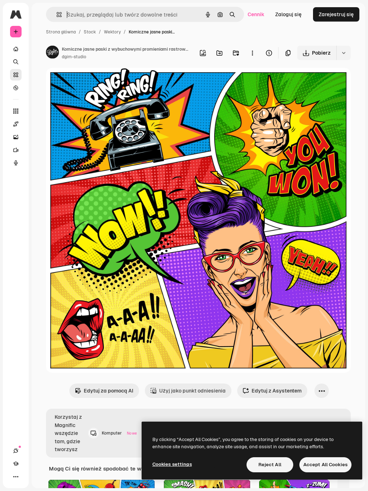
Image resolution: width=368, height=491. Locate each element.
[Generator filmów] (16, 150)
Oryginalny (95, 81)
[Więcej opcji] (252, 53)
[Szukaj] (16, 62)
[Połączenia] (16, 450)
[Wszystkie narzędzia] (16, 111)
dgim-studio (74, 57)
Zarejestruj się (336, 14)
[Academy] (16, 463)
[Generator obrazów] (16, 137)
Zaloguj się (288, 14)
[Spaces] (16, 124)
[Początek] (16, 49)
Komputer (119, 433)
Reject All (269, 465)
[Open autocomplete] (56, 14)
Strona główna (61, 32)
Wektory (112, 32)
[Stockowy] (16, 75)
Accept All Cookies (325, 465)
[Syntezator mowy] (16, 163)
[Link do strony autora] (52, 53)
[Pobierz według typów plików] (343, 53)
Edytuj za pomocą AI (108, 390)
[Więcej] (16, 476)
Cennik (256, 14)
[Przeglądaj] (16, 87)
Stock (90, 32)
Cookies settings (172, 464)
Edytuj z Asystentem (277, 390)
